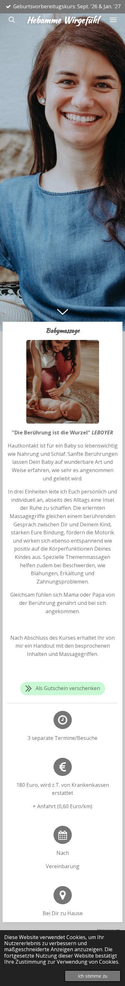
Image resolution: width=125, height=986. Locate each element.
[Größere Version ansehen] (62, 382)
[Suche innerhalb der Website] (12, 19)
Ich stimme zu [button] (92, 976)
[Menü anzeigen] (113, 19)
